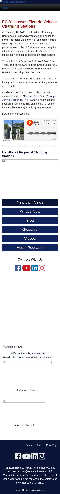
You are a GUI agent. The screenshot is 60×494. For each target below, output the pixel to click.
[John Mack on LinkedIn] (34, 270)
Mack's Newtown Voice (9, 146)
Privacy (30, 445)
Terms (40, 445)
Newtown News (30, 202)
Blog (30, 220)
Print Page (52, 445)
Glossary (30, 229)
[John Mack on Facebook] (18, 270)
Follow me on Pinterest (24, 425)
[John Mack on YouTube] (26, 270)
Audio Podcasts (30, 247)
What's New (30, 211)
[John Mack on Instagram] (42, 270)
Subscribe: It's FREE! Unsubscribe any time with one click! (28, 357)
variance (34, 36)
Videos (30, 238)
